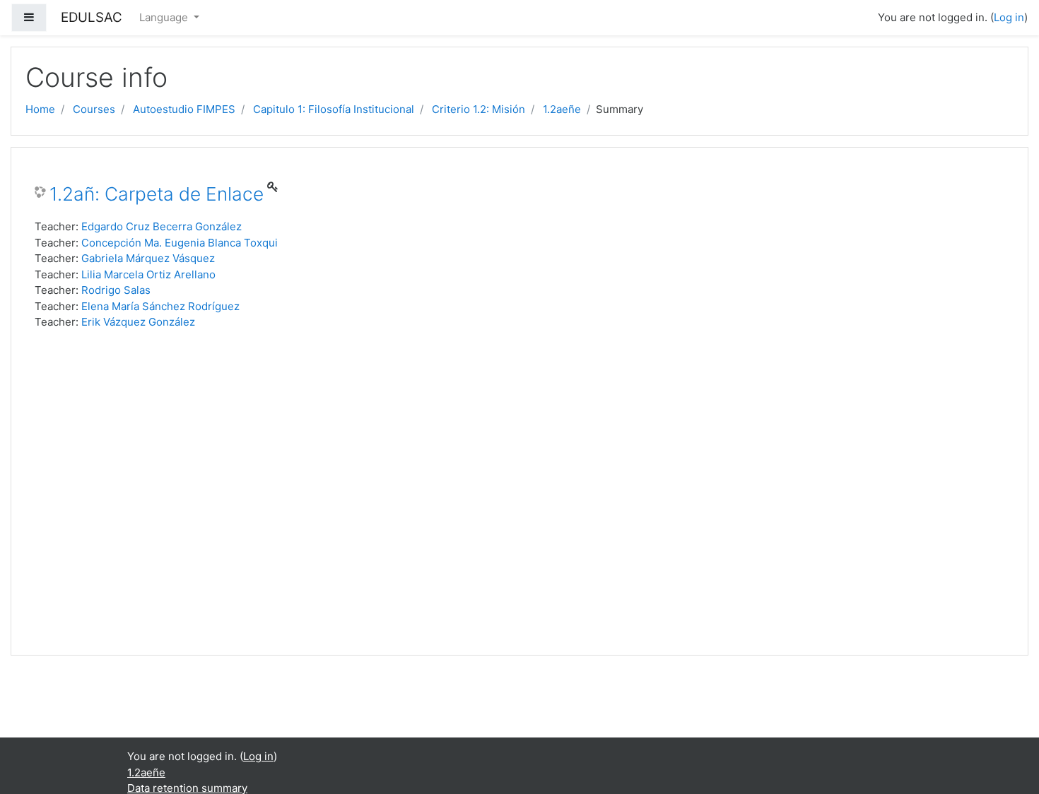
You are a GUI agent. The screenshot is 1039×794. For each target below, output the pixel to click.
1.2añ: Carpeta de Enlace (156, 194)
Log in (1009, 17)
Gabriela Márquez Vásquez (148, 258)
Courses (94, 109)
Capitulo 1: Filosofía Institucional (333, 109)
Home (40, 109)
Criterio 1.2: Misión (478, 109)
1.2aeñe (562, 109)
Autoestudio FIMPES (184, 109)
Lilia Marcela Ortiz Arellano (148, 274)
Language (165, 17)
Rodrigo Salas (116, 290)
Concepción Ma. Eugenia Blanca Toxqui (179, 242)
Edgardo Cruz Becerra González (161, 226)
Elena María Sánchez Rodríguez (160, 306)
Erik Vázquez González (138, 321)
